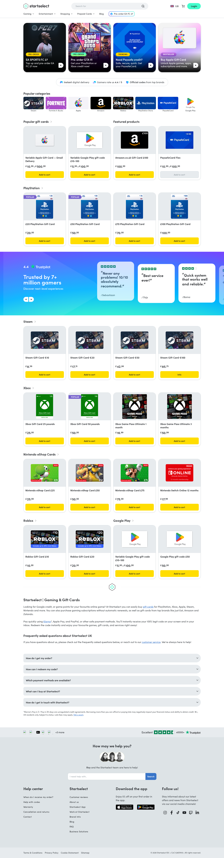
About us (74, 802)
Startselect (79, 788)
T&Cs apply (78, 714)
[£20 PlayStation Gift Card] (44, 206)
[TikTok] (178, 812)
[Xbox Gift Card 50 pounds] (89, 406)
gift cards (148, 606)
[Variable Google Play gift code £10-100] (89, 140)
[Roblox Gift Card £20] (89, 539)
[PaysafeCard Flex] (179, 140)
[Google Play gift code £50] (179, 539)
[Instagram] (165, 812)
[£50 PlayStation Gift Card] (89, 206)
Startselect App (78, 806)
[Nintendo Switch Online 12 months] (179, 472)
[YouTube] (184, 812)
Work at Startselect (80, 811)
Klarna (47, 621)
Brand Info (75, 816)
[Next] (31, 299)
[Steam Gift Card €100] (179, 340)
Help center (33, 788)
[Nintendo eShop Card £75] (134, 473)
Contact (27, 816)
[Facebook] (171, 812)
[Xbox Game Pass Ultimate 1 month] (134, 406)
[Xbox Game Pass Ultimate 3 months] (179, 406)
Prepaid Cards (84, 13)
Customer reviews (79, 797)
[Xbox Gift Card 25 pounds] (44, 406)
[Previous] (25, 299)
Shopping (65, 13)
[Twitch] (191, 812)
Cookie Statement (70, 852)
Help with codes (31, 802)
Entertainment (46, 13)
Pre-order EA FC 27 (123, 13)
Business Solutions (79, 831)
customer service (151, 642)
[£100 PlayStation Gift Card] (179, 206)
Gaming (27, 13)
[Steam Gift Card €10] (45, 340)
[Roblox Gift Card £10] (45, 539)
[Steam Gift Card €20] (89, 340)
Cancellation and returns (36, 811)
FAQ (72, 826)
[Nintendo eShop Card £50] (89, 473)
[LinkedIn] (197, 812)
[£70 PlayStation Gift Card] (134, 206)
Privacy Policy (51, 852)
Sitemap (85, 852)
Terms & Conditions (32, 852)
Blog (101, 13)
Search (150, 776)
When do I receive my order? (38, 797)
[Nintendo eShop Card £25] (45, 473)
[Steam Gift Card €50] (134, 340)
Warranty (28, 806)
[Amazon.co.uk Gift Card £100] (134, 140)
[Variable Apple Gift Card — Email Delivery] (45, 140)
